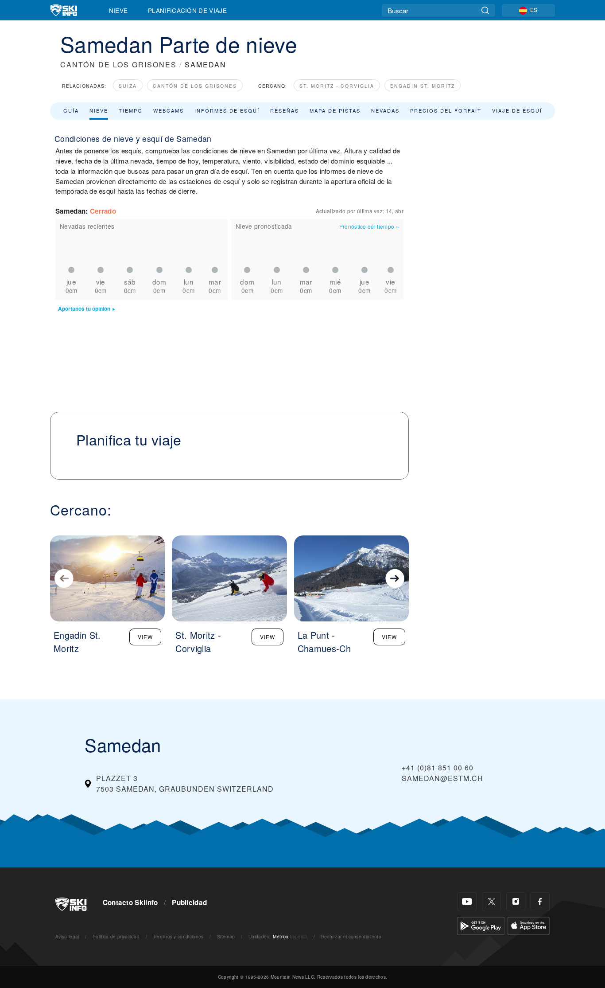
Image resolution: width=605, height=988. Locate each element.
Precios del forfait (445, 110)
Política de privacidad (116, 936)
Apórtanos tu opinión (84, 308)
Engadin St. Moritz (422, 85)
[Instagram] (515, 901)
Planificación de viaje (187, 10)
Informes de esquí (227, 110)
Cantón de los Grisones (195, 85)
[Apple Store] (529, 924)
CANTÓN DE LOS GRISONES (118, 64)
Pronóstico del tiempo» (369, 226)
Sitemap (226, 936)
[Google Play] (480, 924)
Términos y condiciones (178, 936)
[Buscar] (485, 10)
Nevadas (385, 110)
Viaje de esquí (517, 110)
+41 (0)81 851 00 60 (437, 767)
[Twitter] (491, 901)
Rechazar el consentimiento (351, 936)
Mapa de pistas (335, 110)
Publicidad (189, 902)
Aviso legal (67, 936)
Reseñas (284, 110)
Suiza (128, 85)
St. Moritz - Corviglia (336, 85)
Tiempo (131, 110)
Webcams (168, 110)
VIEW (145, 636)
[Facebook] (540, 901)
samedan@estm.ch (442, 778)
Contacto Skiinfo (130, 902)
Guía (71, 110)
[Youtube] (467, 901)
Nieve (118, 10)
